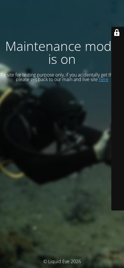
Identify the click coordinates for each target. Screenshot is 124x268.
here (103, 79)
